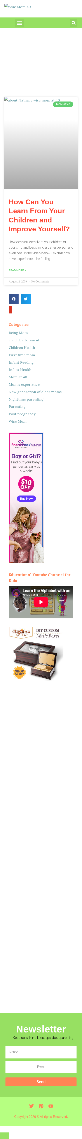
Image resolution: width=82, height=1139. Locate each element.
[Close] (4, 1135)
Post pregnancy (22, 414)
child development (24, 340)
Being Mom (18, 332)
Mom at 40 (18, 377)
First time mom (22, 355)
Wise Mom (17, 421)
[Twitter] (10, 309)
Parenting (17, 406)
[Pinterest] (41, 1106)
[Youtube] (50, 1106)
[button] (19, 23)
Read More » (17, 270)
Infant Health (20, 369)
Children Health (22, 347)
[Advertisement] (41, 845)
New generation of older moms (35, 392)
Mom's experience (24, 384)
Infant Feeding (21, 362)
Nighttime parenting (26, 399)
